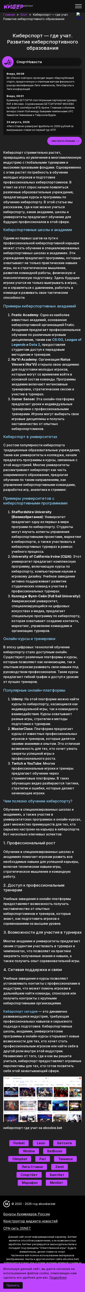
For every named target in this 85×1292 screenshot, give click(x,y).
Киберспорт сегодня (20, 1011)
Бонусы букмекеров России (26, 1214)
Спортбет (29, 1175)
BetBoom (54, 1151)
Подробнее (58, 1277)
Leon (41, 1143)
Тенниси (65, 1159)
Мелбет (56, 1183)
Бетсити (64, 1143)
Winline (29, 1151)
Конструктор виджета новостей (30, 1221)
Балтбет (57, 1175)
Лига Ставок (32, 1167)
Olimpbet (19, 1159)
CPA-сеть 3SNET (17, 1228)
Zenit (59, 1167)
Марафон (30, 1183)
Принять (13, 1285)
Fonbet (19, 1143)
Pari (42, 1159)
